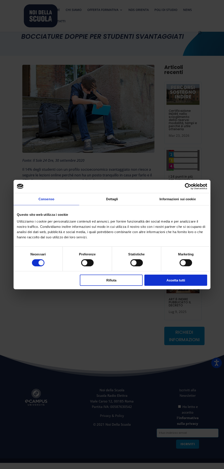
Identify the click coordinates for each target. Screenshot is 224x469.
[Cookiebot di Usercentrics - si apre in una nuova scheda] (188, 186)
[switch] (87, 262)
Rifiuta (111, 280)
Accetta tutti (175, 280)
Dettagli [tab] (112, 199)
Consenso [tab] (46, 199)
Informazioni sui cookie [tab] (177, 199)
